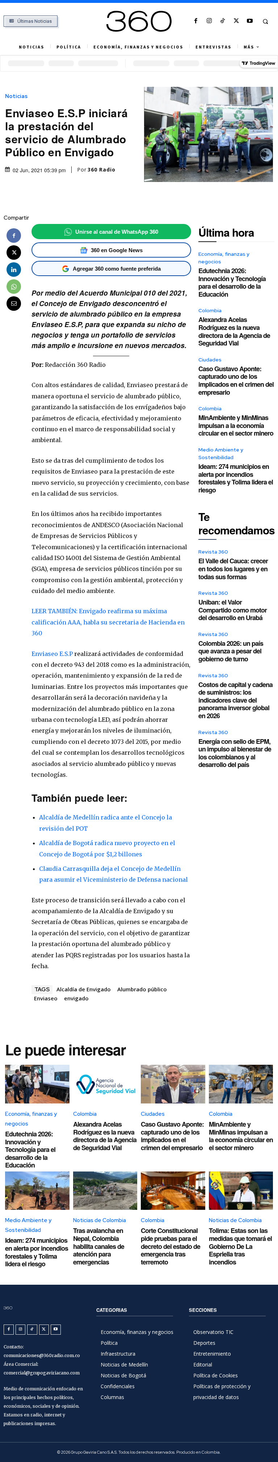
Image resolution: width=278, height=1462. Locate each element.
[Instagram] (209, 21)
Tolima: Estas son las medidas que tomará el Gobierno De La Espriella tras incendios (240, 1246)
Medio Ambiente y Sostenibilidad (220, 453)
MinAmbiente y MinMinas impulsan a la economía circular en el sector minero (235, 425)
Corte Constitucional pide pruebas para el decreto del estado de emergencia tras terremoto (170, 1246)
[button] (265, 21)
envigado (76, 998)
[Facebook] (196, 21)
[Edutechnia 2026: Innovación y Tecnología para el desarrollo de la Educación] (37, 1084)
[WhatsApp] (14, 286)
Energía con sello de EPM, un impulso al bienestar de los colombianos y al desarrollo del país (234, 753)
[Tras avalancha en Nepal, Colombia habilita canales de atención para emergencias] (105, 1190)
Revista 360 (213, 551)
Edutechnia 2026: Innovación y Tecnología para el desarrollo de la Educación (232, 282)
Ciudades (210, 359)
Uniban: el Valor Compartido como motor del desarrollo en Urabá (232, 609)
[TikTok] (223, 21)
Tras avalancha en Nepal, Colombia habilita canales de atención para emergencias (98, 1246)
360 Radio (101, 169)
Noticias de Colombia (99, 1220)
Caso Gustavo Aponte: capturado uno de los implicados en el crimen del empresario (236, 380)
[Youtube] (249, 21)
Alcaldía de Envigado (83, 989)
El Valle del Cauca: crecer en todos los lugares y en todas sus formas (233, 568)
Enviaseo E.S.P (52, 653)
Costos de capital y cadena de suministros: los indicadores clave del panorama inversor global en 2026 (235, 700)
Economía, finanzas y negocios (223, 258)
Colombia (210, 310)
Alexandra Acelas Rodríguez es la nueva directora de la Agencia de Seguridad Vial (234, 331)
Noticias (16, 96)
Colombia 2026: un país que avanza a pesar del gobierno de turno (230, 651)
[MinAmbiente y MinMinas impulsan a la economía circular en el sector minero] (241, 1084)
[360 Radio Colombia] (139, 21)
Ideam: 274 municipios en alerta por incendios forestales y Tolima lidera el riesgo (235, 478)
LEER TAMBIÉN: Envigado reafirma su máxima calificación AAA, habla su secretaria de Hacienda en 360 (108, 622)
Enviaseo (46, 998)
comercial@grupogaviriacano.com (42, 1373)
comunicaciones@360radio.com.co (42, 1355)
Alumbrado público (142, 989)
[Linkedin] (14, 269)
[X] (236, 21)
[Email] (14, 303)
